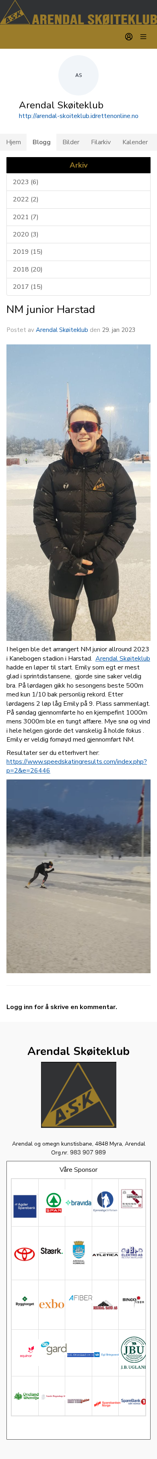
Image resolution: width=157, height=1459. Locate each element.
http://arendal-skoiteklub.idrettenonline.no (78, 116)
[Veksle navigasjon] (143, 36)
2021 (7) (26, 217)
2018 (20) (28, 269)
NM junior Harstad (50, 309)
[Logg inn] (129, 36)
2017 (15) (28, 286)
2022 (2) (26, 199)
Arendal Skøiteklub (62, 330)
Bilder (70, 142)
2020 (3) (26, 234)
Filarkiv (101, 142)
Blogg (42, 142)
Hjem (13, 142)
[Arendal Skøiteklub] (78, 12)
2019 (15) (28, 251)
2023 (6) (26, 182)
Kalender (135, 142)
